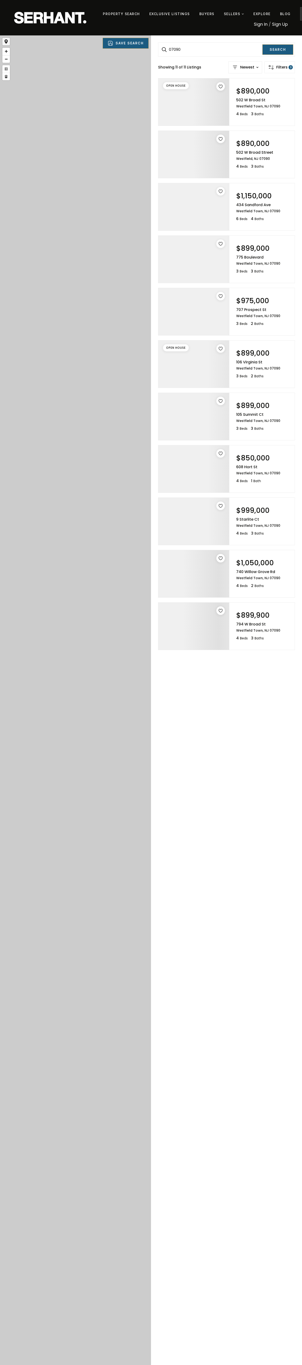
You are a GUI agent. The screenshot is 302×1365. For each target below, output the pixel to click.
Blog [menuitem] (285, 14)
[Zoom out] (6, 59)
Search (278, 49)
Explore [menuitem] (262, 14)
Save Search (130, 43)
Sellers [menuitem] (233, 14)
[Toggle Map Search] (6, 41)
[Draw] (6, 69)
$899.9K (70, 720)
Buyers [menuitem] (206, 14)
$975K (71, 712)
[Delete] (6, 76)
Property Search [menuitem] (121, 14)
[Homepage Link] (50, 17)
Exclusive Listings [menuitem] (169, 14)
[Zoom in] (6, 51)
